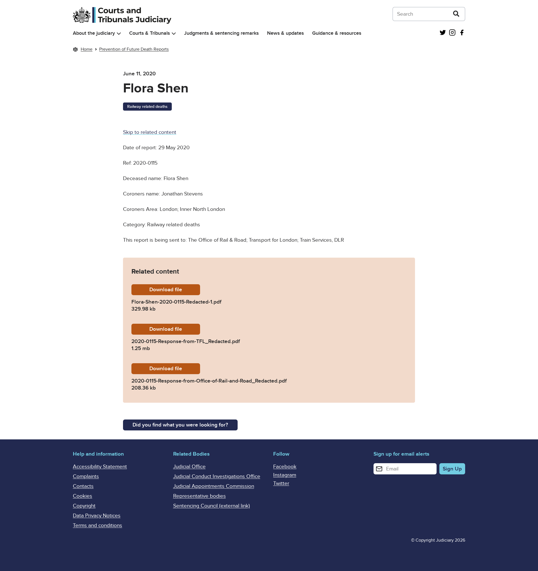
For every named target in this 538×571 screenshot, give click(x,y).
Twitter (281, 483)
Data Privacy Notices (96, 515)
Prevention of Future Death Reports (134, 49)
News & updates (285, 33)
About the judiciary (94, 33)
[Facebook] (461, 33)
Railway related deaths (147, 106)
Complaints (86, 476)
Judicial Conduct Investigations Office (216, 476)
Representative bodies (199, 496)
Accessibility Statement (100, 466)
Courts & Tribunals (149, 33)
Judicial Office (189, 466)
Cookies (82, 496)
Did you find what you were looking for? (180, 425)
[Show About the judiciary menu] (119, 33)
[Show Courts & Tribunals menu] (174, 33)
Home (86, 49)
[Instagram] (452, 33)
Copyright (84, 506)
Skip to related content (149, 132)
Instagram (284, 475)
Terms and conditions (97, 525)
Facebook (284, 466)
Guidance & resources (336, 33)
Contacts (83, 486)
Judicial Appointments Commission (213, 486)
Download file (174, 289)
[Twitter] (442, 33)
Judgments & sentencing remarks (221, 33)
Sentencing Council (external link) (211, 506)
